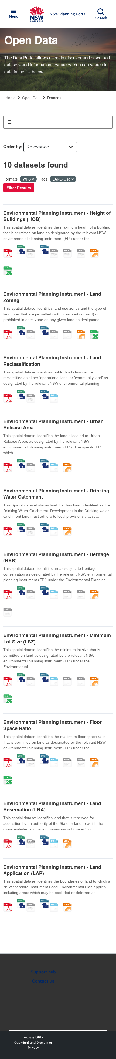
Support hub (43, 972)
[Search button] (9, 122)
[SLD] (69, 247)
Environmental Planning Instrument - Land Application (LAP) (52, 870)
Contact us (43, 981)
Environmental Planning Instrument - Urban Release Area (53, 424)
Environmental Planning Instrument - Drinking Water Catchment (56, 493)
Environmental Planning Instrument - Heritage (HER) (56, 557)
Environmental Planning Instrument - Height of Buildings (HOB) (57, 216)
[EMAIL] (83, 247)
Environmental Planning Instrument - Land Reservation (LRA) (52, 806)
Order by (12, 146)
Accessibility (33, 1037)
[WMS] (21, 247)
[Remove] (33, 179)
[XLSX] (9, 265)
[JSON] (96, 247)
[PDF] (9, 247)
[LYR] (56, 328)
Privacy (33, 1048)
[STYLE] (56, 247)
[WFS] (44, 247)
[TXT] (56, 392)
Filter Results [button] (18, 187)
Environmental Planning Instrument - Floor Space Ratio (52, 725)
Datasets (54, 97)
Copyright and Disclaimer (33, 1042)
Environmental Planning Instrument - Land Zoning (52, 297)
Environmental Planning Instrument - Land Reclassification (52, 360)
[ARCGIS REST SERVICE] (32, 247)
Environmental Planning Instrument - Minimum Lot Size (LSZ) (57, 638)
